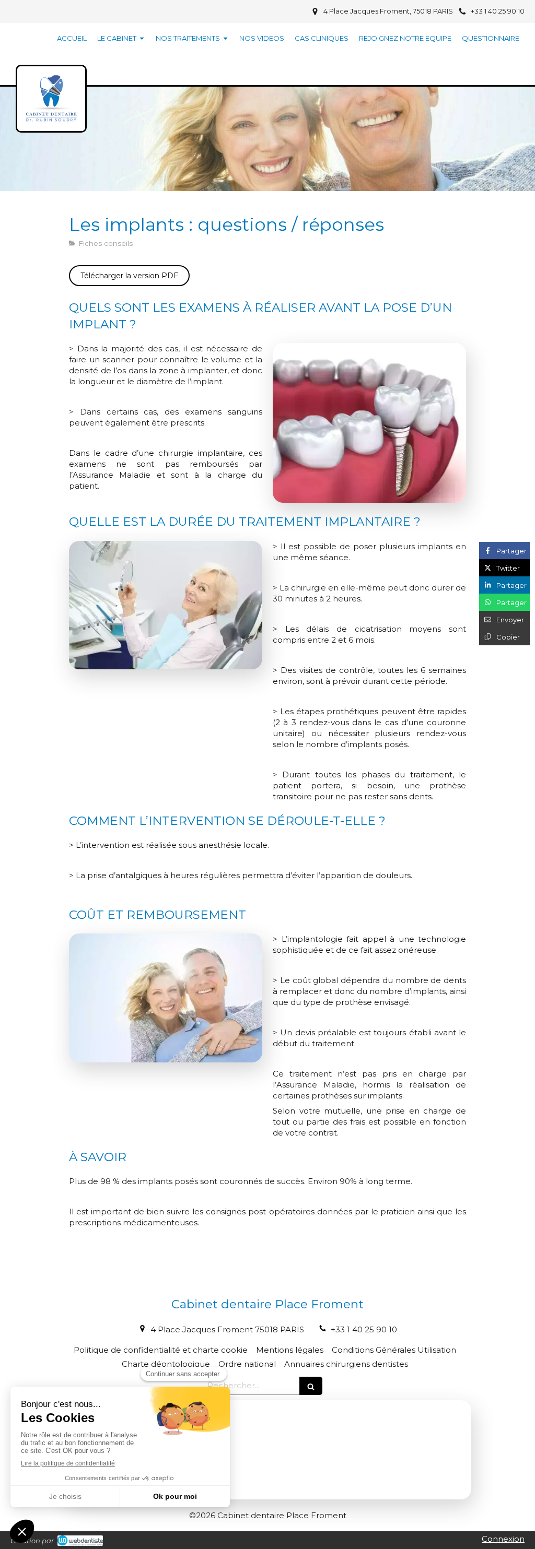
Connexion (503, 1539)
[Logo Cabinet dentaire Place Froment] (51, 121)
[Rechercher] (310, 1386)
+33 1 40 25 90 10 (364, 1329)
